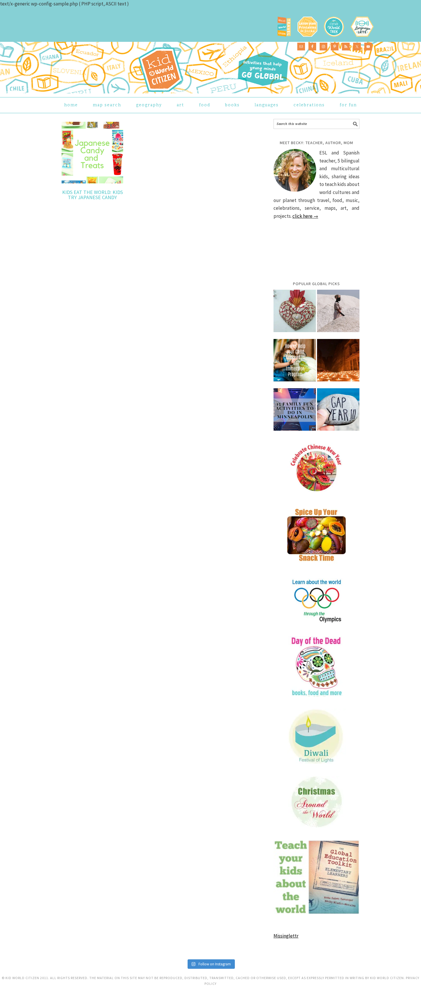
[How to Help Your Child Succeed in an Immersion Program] (295, 363)
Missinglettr (286, 936)
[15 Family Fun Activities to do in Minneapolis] (295, 412)
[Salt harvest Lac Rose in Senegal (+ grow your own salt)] (338, 314)
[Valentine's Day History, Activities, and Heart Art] (295, 314)
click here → (305, 216)
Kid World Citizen (120, 67)
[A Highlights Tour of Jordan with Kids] (338, 363)
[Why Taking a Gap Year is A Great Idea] (338, 412)
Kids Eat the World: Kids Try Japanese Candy (92, 195)
